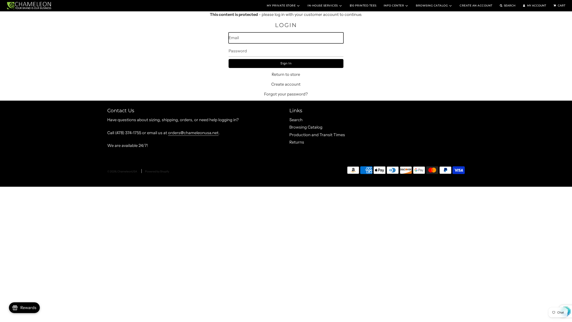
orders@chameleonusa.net (193, 132)
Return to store (286, 74)
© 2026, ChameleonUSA (122, 171)
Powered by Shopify (157, 171)
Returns (296, 142)
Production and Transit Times (317, 134)
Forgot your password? (286, 94)
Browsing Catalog (305, 127)
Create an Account (476, 5)
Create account (286, 84)
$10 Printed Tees (363, 5)
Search (296, 119)
